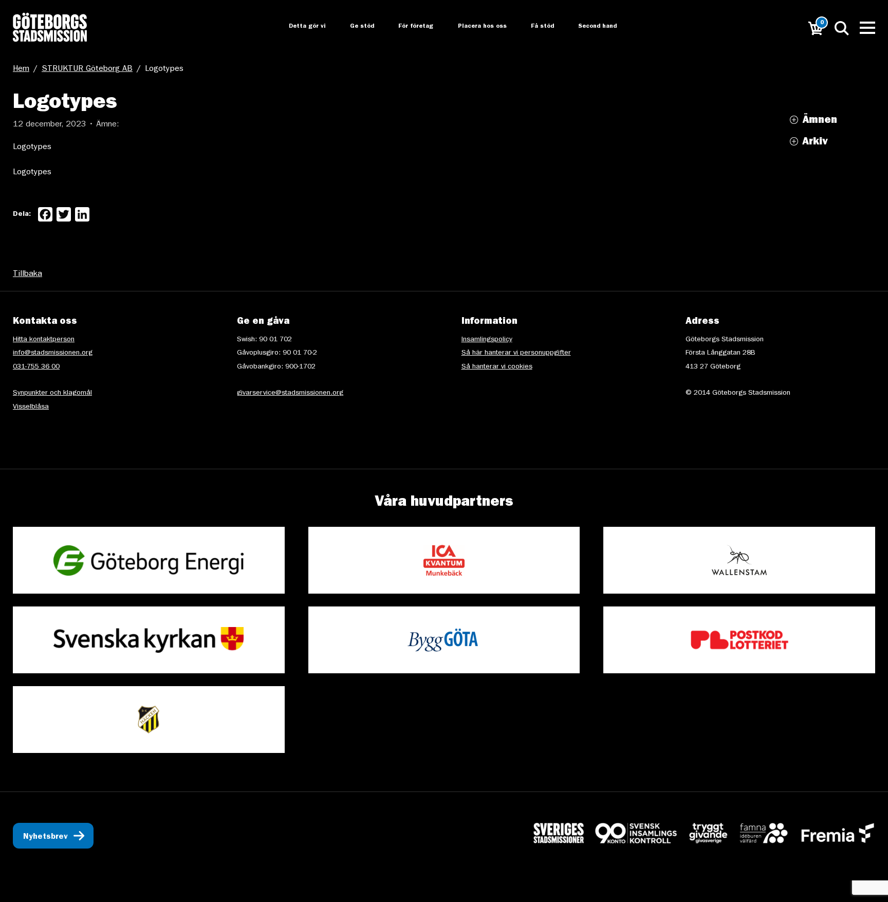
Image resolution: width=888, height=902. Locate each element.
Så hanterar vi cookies (496, 367)
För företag (407, 27)
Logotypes (32, 147)
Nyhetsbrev (45, 837)
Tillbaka (27, 274)
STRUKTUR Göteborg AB (87, 69)
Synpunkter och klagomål (52, 393)
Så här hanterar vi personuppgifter (516, 353)
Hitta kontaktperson (44, 339)
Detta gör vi (297, 27)
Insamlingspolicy (486, 339)
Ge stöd (353, 27)
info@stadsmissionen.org (52, 353)
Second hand (592, 27)
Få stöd (536, 27)
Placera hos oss (474, 27)
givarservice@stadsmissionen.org (290, 393)
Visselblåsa (31, 407)
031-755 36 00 (36, 367)
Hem (21, 69)
